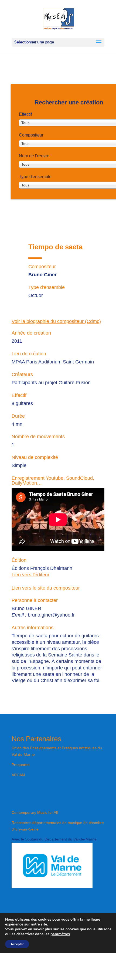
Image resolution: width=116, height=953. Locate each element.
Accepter (17, 944)
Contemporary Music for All (35, 812)
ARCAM (18, 775)
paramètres (60, 934)
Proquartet (21, 765)
